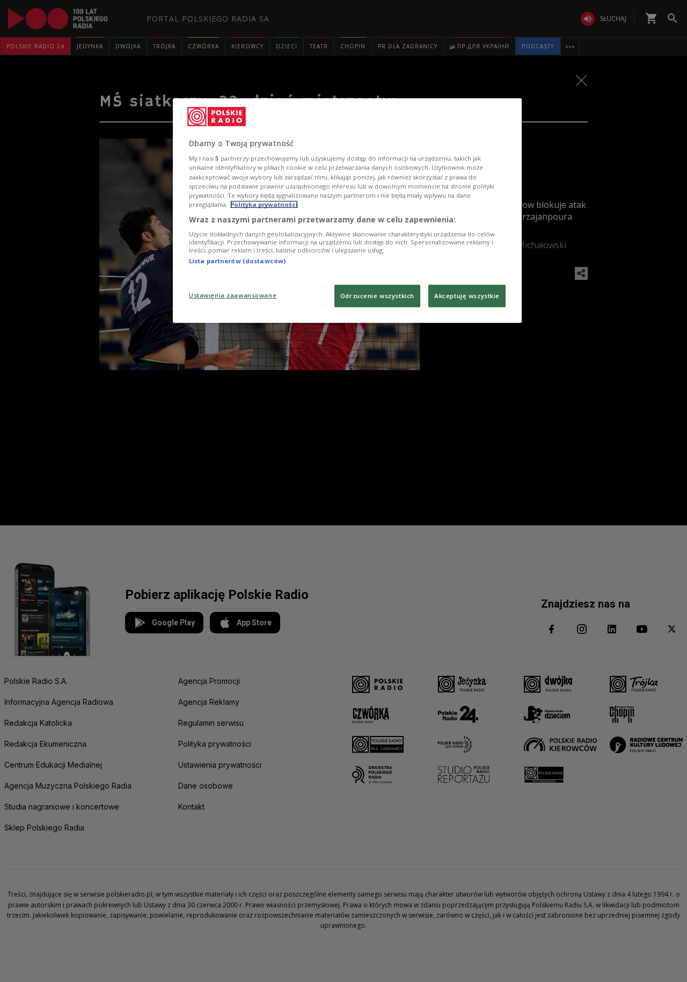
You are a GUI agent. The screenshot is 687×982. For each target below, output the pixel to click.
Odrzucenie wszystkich (377, 296)
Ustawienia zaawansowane (232, 295)
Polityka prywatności (264, 204)
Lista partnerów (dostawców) (237, 261)
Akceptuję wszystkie (467, 296)
